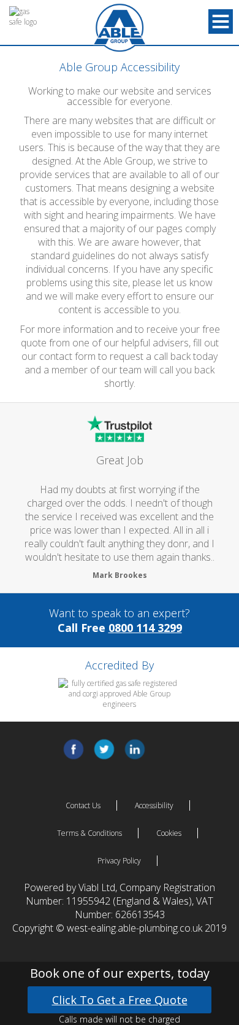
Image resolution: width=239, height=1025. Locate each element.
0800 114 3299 (145, 627)
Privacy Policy (119, 860)
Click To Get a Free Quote (120, 999)
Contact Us (83, 805)
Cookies (168, 833)
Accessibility (154, 805)
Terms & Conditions (89, 833)
